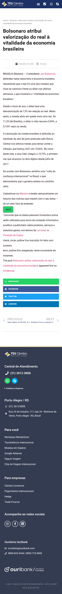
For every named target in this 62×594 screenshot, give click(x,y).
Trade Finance (12, 502)
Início (5, 20)
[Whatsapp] (7, 381)
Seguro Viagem (13, 458)
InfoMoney (8, 270)
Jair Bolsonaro (48, 73)
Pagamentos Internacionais (19, 491)
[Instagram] (8, 524)
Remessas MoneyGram (17, 437)
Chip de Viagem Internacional (20, 464)
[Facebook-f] (15, 524)
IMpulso (23, 193)
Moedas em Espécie (15, 448)
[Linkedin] (23, 524)
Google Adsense (13, 453)
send (8, 209)
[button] (38, 4)
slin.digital (33, 588)
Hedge (8, 496)
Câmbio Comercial (14, 485)
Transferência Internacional (19, 442)
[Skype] (14, 381)
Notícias (13, 20)
